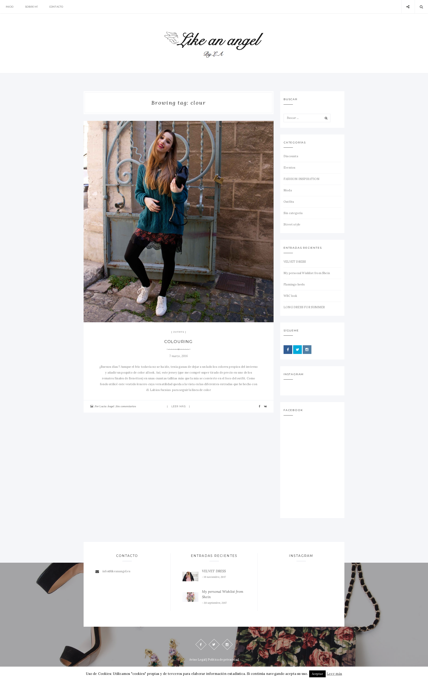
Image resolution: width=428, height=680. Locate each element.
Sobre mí (31, 6)
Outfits (178, 332)
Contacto (56, 6)
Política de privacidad (223, 659)
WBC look (290, 296)
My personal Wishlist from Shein (307, 273)
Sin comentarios (126, 406)
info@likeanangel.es (116, 571)
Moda (288, 190)
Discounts (291, 156)
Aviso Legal (197, 659)
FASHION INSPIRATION (301, 179)
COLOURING (178, 341)
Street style (292, 224)
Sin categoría (293, 213)
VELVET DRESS (295, 262)
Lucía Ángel (106, 406)
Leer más (178, 406)
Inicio (9, 6)
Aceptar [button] (317, 674)
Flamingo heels (294, 284)
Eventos (289, 167)
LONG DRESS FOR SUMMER (304, 307)
